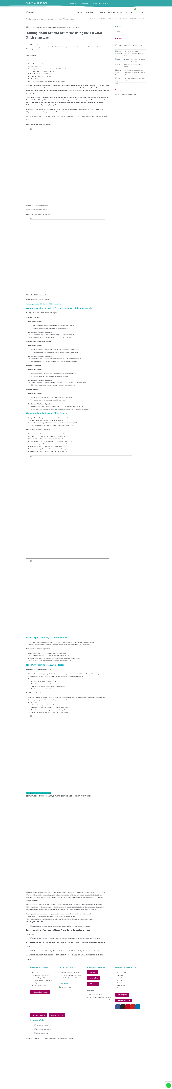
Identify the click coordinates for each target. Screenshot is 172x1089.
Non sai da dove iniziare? (35, 64)
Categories (118, 94)
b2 (35, 914)
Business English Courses (42, 975)
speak (86, 914)
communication (47, 914)
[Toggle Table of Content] (27, 60)
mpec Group (83, 3)
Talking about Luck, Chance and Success (100, 995)
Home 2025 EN (121, 973)
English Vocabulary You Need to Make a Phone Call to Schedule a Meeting (58, 930)
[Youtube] (140, 3)
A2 (30, 914)
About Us (73, 3)
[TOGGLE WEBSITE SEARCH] (145, 12)
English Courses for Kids (70, 978)
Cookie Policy (72, 1038)
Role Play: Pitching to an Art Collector (39, 79)
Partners (93, 3)
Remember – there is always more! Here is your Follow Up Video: (47, 81)
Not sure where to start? (35, 66)
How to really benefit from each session (37, 299)
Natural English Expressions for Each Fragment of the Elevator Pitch (47, 69)
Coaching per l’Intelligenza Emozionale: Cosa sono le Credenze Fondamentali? (133, 54)
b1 (32, 914)
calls (37, 914)
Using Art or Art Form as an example (43, 71)
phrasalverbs (77, 914)
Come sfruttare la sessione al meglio (36, 209)
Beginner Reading (61, 47)
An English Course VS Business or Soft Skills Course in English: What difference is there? (64, 955)
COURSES (35, 973)
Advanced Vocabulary (48, 47)
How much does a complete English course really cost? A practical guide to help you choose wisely (134, 72)
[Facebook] (130, 3)
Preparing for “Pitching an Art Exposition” (40, 76)
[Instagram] (133, 3)
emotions (62, 914)
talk (90, 914)
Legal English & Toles (41, 978)
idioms (68, 914)
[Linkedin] (143, 3)
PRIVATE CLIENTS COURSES (70, 973)
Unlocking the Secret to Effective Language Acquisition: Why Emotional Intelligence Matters (66, 942)
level (71, 914)
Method (119, 980)
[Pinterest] (137, 3)
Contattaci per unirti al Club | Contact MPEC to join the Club (43, 304)
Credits (28, 1038)
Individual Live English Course (72, 975)
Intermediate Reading (89, 47)
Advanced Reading (34, 47)
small (83, 914)
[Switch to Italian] (138, 12)
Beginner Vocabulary (74, 47)
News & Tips (103, 3)
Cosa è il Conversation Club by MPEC (37, 205)
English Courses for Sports (39, 985)
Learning (119, 988)
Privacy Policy (62, 1038)
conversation (55, 914)
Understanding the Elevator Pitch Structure (40, 74)
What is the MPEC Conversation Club (37, 295)
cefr (41, 914)
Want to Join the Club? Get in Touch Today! (38, 793)
